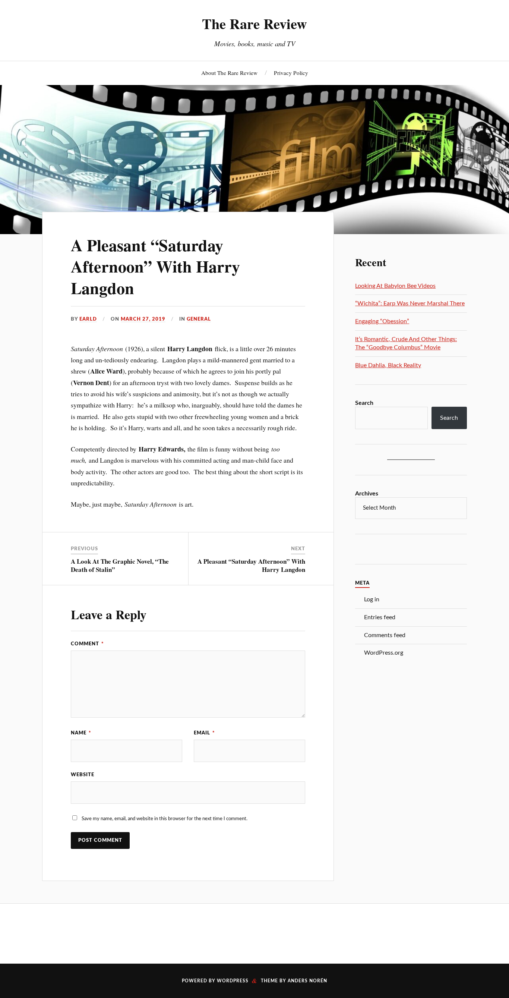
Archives (366, 494)
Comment (87, 644)
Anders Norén (307, 981)
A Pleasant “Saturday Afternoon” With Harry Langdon (155, 266)
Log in (371, 599)
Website (82, 774)
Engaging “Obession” (382, 321)
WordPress (233, 981)
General (199, 319)
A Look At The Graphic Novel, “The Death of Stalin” (120, 565)
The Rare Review (254, 23)
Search (364, 403)
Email (204, 733)
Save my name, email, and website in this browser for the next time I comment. (164, 818)
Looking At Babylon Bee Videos (395, 286)
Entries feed (379, 617)
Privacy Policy (291, 72)
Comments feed (384, 635)
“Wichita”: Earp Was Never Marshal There (410, 303)
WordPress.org (383, 653)
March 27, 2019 (143, 319)
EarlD (88, 319)
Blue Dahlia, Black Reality (388, 365)
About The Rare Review (229, 72)
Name (81, 733)
